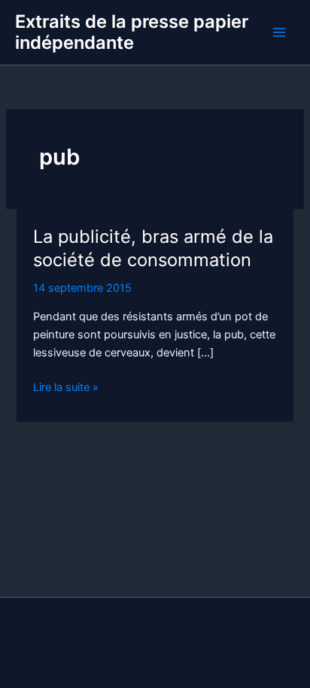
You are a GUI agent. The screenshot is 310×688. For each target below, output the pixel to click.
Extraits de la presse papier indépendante (131, 32)
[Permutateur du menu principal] (279, 32)
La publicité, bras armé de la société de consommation (153, 248)
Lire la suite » (66, 388)
